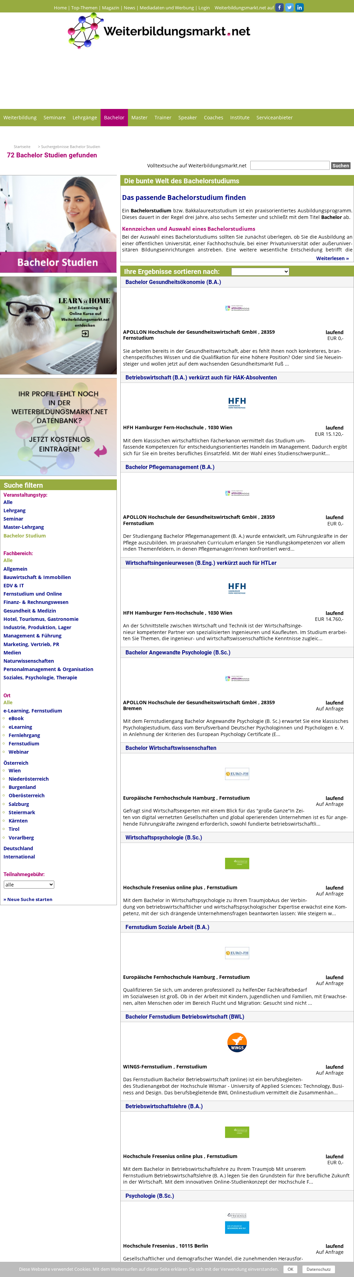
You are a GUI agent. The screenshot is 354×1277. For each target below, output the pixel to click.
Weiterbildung (20, 117)
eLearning (20, 727)
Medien (12, 652)
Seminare (55, 117)
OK (290, 1269)
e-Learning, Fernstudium (32, 710)
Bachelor (114, 117)
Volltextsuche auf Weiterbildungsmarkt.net (196, 165)
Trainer (163, 117)
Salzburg (19, 804)
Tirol (14, 829)
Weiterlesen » (332, 258)
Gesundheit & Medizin (29, 610)
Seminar (13, 518)
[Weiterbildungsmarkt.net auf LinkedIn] (299, 7)
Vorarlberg (21, 837)
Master (139, 117)
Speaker (187, 117)
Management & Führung (32, 635)
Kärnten (18, 820)
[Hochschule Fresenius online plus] (237, 863)
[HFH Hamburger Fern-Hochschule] (237, 402)
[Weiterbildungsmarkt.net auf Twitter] (289, 7)
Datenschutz (319, 1269)
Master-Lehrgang (23, 527)
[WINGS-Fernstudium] (237, 1042)
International (19, 856)
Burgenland (22, 787)
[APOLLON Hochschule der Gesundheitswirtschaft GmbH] (237, 307)
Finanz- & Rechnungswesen (35, 602)
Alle (7, 502)
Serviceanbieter (275, 117)
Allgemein (15, 569)
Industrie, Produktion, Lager (37, 627)
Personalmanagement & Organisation (48, 669)
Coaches (213, 117)
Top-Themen (84, 7)
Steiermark (22, 812)
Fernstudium (24, 743)
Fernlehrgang (24, 735)
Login (204, 7)
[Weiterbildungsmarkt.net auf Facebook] (279, 7)
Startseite (22, 146)
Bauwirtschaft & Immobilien (37, 577)
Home (60, 7)
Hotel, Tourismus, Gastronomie (40, 619)
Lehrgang (14, 510)
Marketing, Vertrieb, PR (31, 644)
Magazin (110, 7)
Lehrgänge (85, 117)
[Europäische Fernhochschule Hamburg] (237, 773)
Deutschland (18, 848)
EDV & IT (13, 585)
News (129, 7)
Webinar (19, 751)
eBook (16, 718)
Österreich (15, 763)
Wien (15, 770)
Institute (240, 117)
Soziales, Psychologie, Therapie (40, 677)
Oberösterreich (27, 795)
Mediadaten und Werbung (167, 7)
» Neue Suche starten (28, 899)
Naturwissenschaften (28, 661)
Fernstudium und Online (32, 593)
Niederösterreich (29, 778)
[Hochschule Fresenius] (237, 1221)
